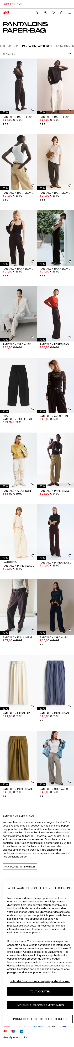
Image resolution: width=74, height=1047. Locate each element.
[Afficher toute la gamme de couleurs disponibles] (6, 124)
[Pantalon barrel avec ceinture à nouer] (55, 162)
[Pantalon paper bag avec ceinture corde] (18, 532)
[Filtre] (69, 54)
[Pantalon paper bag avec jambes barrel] (55, 460)
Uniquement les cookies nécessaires (40, 1005)
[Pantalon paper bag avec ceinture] (55, 314)
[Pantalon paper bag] (55, 683)
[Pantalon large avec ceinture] (18, 683)
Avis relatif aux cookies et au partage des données (40, 981)
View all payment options (15, 1037)
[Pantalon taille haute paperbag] (18, 385)
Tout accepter (40, 991)
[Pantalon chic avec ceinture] (18, 314)
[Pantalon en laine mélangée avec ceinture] (18, 607)
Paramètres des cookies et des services (40, 1019)
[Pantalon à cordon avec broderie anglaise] (18, 460)
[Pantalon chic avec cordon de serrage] (55, 607)
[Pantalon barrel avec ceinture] (18, 86)
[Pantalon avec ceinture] (55, 385)
